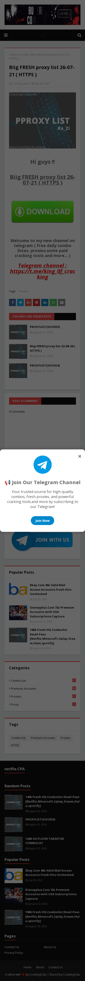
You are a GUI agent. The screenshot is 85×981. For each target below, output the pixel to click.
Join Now (42, 520)
